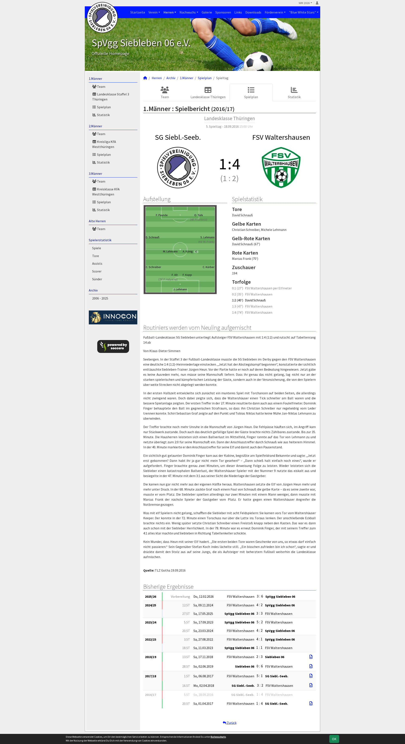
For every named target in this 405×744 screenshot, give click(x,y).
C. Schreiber (153, 267)
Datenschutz (218, 736)
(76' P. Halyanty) (168, 279)
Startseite (137, 12)
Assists (97, 263)
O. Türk (198, 215)
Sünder (97, 279)
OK (334, 739)
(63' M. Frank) (206, 242)
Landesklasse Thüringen (207, 97)
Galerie (207, 12)
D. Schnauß (152, 237)
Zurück (231, 723)
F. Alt (175, 275)
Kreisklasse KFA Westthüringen (106, 191)
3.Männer (95, 173)
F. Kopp (187, 275)
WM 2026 (304, 3)
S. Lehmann (207, 237)
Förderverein (274, 12)
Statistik (103, 115)
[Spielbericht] (310, 656)
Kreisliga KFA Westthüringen (104, 144)
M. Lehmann (170, 251)
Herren (168, 12)
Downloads (253, 12)
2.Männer (95, 126)
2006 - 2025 (100, 298)
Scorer (96, 271)
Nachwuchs (188, 12)
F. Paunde (162, 215)
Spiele (96, 248)
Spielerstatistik (100, 240)
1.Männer (95, 78)
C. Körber (209, 267)
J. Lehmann (180, 289)
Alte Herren (97, 221)
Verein (153, 12)
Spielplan (103, 107)
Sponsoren (223, 12)
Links (238, 12)
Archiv (93, 290)
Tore (95, 256)
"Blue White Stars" (302, 12)
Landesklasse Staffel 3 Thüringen (110, 96)
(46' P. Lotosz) (198, 219)
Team (100, 86)
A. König (190, 251)
